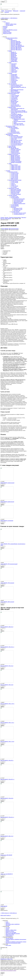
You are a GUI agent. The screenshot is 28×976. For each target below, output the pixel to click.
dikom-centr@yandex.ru (6, 915)
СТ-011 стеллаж (14, 175)
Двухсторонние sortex (18, 201)
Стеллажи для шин (15, 211)
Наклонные (13, 207)
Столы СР (13, 94)
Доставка (5, 27)
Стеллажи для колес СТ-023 (20, 212)
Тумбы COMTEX (15, 68)
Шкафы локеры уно (15, 155)
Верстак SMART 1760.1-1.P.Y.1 (7, 703)
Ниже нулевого (14, 164)
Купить (2, 248)
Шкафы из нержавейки (16, 162)
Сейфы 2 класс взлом (15, 167)
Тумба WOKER (14, 67)
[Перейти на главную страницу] (9, 6)
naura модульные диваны (16, 140)
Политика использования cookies (13, 942)
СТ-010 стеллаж (14, 174)
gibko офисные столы (15, 141)
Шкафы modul (14, 59)
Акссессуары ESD (15, 104)
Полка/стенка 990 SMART (6, 855)
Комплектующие (12, 107)
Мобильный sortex (18, 202)
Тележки (10, 73)
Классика (13, 129)
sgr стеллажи (14, 187)
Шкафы (10, 50)
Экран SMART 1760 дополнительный (9, 563)
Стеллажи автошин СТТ (19, 214)
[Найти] (14, 9)
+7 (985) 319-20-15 (5, 18)
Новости (8, 22)
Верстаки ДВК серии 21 (16, 48)
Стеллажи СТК (17, 210)
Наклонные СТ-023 (18, 208)
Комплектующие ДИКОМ (17, 115)
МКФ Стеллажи (14, 178)
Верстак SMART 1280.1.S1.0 (7, 836)
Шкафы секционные (15, 158)
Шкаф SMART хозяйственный (7, 501)
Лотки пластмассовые (16, 86)
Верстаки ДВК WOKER (16, 45)
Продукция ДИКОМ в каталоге (10, 29)
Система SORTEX (15, 197)
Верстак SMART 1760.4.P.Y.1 (7, 760)
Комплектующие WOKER (19, 121)
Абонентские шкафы (15, 153)
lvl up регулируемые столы (17, 143)
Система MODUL (15, 205)
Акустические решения (16, 144)
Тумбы (9, 62)
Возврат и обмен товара (11, 24)
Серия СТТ (13, 184)
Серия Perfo (13, 81)
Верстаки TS (14, 40)
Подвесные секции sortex (19, 198)
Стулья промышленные (16, 116)
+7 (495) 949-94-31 (13, 18)
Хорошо (2, 972)
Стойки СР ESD (14, 96)
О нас (4, 21)
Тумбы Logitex (14, 70)
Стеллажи (8, 170)
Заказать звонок (4, 19)
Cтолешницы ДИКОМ (16, 114)
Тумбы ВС (13, 64)
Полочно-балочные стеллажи (14, 180)
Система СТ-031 (14, 196)
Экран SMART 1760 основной (7, 582)
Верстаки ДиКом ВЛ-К (16, 42)
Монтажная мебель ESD (13, 93)
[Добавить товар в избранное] (4, 231)
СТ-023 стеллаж (14, 181)
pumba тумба (14, 138)
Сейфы (9, 163)
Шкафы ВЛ (13, 54)
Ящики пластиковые (15, 92)
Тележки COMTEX (15, 77)
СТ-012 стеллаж (14, 176)
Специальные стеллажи (13, 188)
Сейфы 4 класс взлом (15, 169)
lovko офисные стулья (16, 142)
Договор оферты (9, 25)
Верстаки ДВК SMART (16, 47)
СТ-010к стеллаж (15, 173)
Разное (15, 122)
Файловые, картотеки (16, 149)
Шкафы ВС (13, 56)
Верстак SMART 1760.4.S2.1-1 (7, 817)
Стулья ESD (13, 103)
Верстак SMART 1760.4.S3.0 (7, 798)
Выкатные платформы (16, 190)
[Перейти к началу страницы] (2, 974)
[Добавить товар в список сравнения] (2, 231)
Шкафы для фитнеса (15, 160)
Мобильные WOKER (18, 123)
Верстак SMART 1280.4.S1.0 (7, 626)
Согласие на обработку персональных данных (16, 941)
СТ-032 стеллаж (14, 185)
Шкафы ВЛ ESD (14, 101)
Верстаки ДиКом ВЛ (15, 41)
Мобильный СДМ (15, 192)
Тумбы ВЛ (13, 66)
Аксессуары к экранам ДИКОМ (18, 110)
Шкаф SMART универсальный (7, 482)
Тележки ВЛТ (14, 74)
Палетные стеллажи (15, 191)
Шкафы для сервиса (15, 156)
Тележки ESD (14, 102)
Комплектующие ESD (16, 106)
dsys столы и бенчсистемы (17, 136)
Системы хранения (12, 195)
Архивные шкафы (15, 150)
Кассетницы (13, 100)
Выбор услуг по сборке (11, 932)
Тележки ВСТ (14, 75)
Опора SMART (4, 906)
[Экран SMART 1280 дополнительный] (9, 228)
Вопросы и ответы (7, 32)
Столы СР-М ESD (15, 95)
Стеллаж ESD (14, 97)
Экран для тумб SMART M (7, 873)
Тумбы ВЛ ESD (14, 99)
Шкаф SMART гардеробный (7, 520)
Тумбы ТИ (13, 69)
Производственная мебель (11, 37)
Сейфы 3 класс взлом (15, 168)
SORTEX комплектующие (19, 203)
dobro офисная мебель (13, 135)
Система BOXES (14, 204)
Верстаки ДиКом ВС (15, 43)
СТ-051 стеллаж (14, 182)
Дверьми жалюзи (15, 151)
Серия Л (13, 183)
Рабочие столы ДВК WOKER (17, 46)
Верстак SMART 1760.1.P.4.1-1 (7, 646)
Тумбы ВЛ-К (14, 63)
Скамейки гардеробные (16, 161)
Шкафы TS (13, 52)
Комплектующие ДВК (16, 117)
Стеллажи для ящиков (16, 194)
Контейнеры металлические (17, 89)
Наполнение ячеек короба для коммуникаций (17, 109)
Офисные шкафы (12, 147)
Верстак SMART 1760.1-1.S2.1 (7, 722)
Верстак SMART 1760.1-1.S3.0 (7, 741)
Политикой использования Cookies (8, 970)
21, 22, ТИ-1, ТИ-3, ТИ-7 (19, 124)
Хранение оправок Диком (16, 84)
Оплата (4, 28)
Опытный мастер (15, 128)
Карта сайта (8, 945)
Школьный (13, 130)
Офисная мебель (9, 134)
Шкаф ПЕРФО (14, 57)
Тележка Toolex (14, 80)
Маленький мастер (15, 131)
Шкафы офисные (15, 148)
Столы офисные (11, 146)
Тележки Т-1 (14, 79)
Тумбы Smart (14, 72)
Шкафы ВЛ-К (14, 53)
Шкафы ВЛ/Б (14, 55)
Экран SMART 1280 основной (7, 601)
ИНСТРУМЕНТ (14, 90)
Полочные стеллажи (12, 171)
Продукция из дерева (10, 126)
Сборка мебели (6, 31)
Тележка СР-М (14, 76)
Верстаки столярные (12, 127)
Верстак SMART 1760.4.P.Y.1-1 (7, 779)
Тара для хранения (12, 83)
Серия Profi (13, 82)
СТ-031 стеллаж (14, 177)
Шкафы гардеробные (15, 157)
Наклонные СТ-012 (18, 209)
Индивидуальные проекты (14, 133)
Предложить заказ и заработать (13, 924)
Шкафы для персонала (13, 154)
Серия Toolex (14, 60)
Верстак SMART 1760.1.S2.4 (7, 665)
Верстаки (10, 39)
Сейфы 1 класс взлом (15, 165)
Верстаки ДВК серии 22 (16, 49)
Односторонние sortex (18, 200)
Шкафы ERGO (14, 61)
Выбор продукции (7, 33)
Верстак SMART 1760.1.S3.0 (7, 684)
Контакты (5, 26)
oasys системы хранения (16, 137)
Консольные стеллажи (16, 189)
